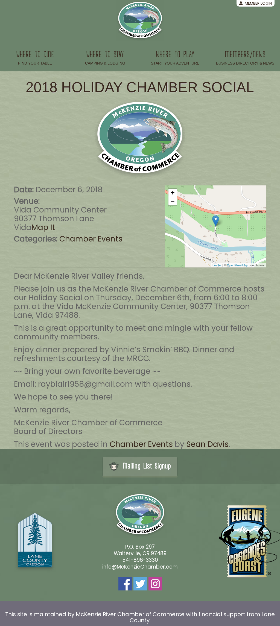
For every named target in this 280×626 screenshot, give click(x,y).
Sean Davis (207, 444)
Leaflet (216, 265)
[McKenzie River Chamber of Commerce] (140, 20)
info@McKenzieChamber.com (140, 566)
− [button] (172, 201)
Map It (43, 227)
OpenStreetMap (237, 265)
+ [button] (172, 192)
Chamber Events (90, 239)
